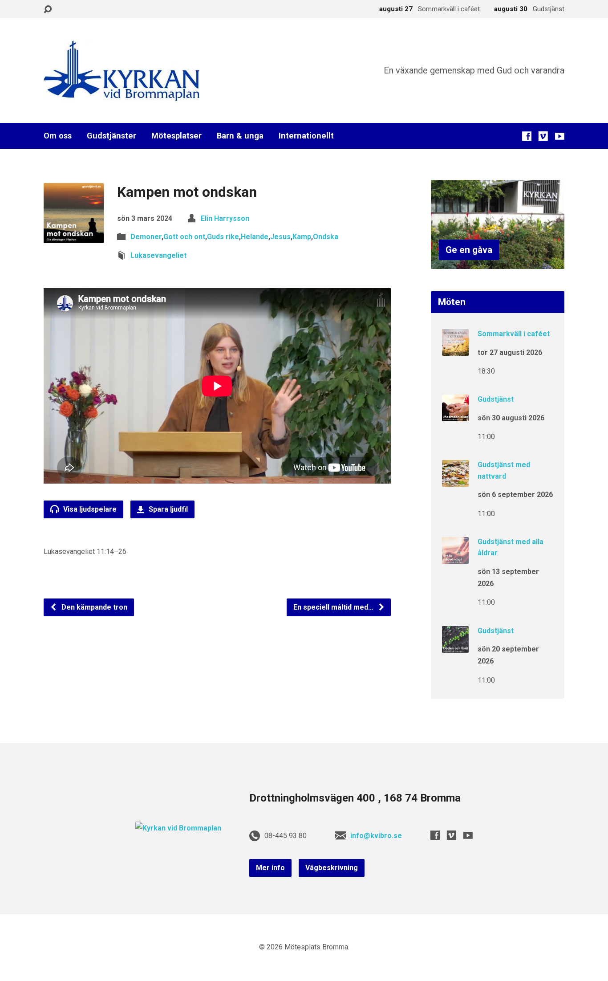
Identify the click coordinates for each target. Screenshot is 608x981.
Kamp (301, 236)
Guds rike (223, 236)
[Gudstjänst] (455, 415)
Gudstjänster (111, 136)
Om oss (58, 136)
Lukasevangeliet (158, 255)
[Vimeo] (543, 136)
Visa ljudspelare (89, 509)
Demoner (146, 236)
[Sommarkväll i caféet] (455, 350)
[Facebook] (526, 136)
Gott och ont (184, 236)
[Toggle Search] (48, 9)
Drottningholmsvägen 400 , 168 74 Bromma (355, 798)
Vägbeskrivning (331, 867)
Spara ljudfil (167, 509)
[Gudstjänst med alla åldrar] (455, 558)
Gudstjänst (496, 399)
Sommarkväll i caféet (514, 334)
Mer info (270, 867)
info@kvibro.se (376, 835)
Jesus (280, 236)
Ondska (325, 236)
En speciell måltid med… (334, 607)
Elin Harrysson (225, 218)
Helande (254, 236)
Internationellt (306, 136)
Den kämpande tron (93, 607)
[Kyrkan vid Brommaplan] (178, 828)
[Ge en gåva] (497, 262)
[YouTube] (559, 136)
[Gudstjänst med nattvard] (455, 480)
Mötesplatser (176, 136)
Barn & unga (240, 136)
